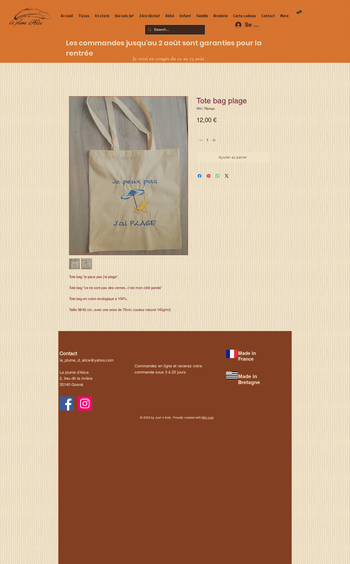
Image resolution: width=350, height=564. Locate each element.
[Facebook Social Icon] (67, 403)
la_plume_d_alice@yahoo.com (87, 360)
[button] (299, 12)
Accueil (75, 79)
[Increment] (214, 140)
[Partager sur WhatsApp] (217, 176)
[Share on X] (227, 176)
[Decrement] (200, 140)
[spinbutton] (207, 140)
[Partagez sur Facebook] (199, 176)
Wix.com (208, 417)
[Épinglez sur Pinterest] (208, 176)
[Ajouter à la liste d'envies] (276, 158)
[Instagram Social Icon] (85, 403)
